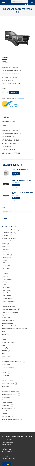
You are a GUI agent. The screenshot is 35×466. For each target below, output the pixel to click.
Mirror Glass (6, 287)
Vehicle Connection (7, 402)
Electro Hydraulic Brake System (10, 326)
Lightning (4, 350)
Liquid (3, 353)
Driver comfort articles (8, 320)
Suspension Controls (7, 381)
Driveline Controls (6, 317)
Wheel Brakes (5, 405)
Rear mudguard (7, 290)
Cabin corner (6, 263)
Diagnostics (5, 315)
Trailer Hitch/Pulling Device (9, 394)
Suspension (5, 378)
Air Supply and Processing (9, 238)
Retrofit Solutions (6, 364)
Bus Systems (5, 249)
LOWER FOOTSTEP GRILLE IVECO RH (22, 192)
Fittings (4, 334)
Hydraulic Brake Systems (9, 342)
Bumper (5, 260)
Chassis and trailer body (8, 301)
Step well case (10, 98)
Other (3, 359)
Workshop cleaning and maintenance (12, 419)
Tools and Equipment (7, 389)
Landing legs (5, 348)
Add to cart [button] (15, 173)
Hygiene (4, 345)
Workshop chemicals (7, 416)
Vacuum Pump (6, 400)
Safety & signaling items (8, 367)
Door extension (7, 271)
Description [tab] (5, 117)
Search (31, 211)
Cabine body (5, 254)
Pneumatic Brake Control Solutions (11, 361)
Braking (4, 243)
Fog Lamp (5, 274)
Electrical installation (7, 323)
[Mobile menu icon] (31, 2)
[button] (25, 230)
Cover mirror (6, 268)
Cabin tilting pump (7, 252)
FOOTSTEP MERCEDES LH (20, 169)
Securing (4, 370)
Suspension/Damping (8, 383)
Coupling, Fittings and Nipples (10, 312)
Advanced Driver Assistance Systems (12, 230)
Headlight (5, 282)
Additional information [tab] (8, 121)
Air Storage (5, 235)
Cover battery (6, 265)
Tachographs (5, 386)
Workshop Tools (6, 422)
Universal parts (6, 397)
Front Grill (5, 276)
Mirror (4, 285)
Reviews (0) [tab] (5, 125)
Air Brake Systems (7, 232)
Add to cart (14, 92)
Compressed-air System (8, 306)
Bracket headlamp (8, 257)
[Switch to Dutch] (4, 464)
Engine (3, 331)
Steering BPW (5, 375)
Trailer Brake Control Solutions (10, 392)
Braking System (6, 246)
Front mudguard (7, 279)
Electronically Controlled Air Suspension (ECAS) (15, 328)
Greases (4, 339)
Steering (4, 372)
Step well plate (7, 295)
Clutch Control (6, 304)
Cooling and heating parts (9, 309)
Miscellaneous (6, 356)
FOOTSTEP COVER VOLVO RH (21, 180)
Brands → (5, 219)
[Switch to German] (8, 464)
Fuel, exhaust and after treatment (11, 337)
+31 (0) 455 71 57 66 (7, 449)
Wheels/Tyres (5, 411)
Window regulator (8, 298)
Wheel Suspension (7, 408)
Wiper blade (5, 413)
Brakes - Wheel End (7, 241)
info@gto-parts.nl (7, 451)
